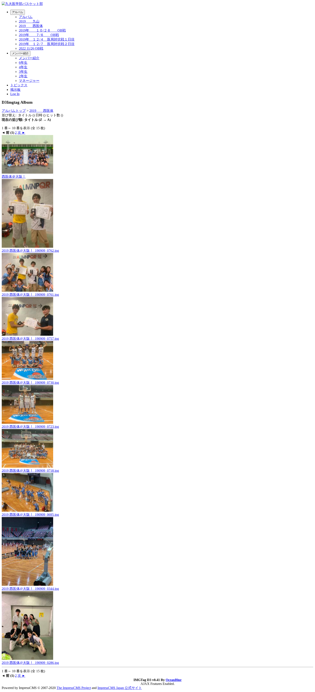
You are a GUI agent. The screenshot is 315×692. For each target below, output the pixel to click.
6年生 (23, 62)
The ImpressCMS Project (74, 688)
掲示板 (15, 89)
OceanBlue (174, 680)
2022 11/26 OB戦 (31, 48)
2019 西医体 (31, 26)
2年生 (23, 76)
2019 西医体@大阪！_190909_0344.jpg (30, 588)
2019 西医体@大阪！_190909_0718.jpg (30, 470)
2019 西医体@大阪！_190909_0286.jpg (30, 663)
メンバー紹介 (20, 53)
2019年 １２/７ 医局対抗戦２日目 (47, 44)
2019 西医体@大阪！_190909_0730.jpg (30, 382)
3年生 (23, 71)
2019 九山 (29, 21)
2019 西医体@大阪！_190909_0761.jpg (30, 294)
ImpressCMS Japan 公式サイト (120, 688)
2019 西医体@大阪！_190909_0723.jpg (30, 426)
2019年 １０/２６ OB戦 (42, 30)
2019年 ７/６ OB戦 (39, 35)
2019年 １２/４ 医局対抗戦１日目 (47, 39)
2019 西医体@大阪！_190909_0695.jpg (30, 514)
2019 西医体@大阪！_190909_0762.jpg (30, 250)
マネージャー (29, 80)
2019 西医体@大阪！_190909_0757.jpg (30, 338)
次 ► (21, 132)
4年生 (23, 67)
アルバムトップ (14, 110)
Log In (15, 94)
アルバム (17, 12)
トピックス (18, 85)
